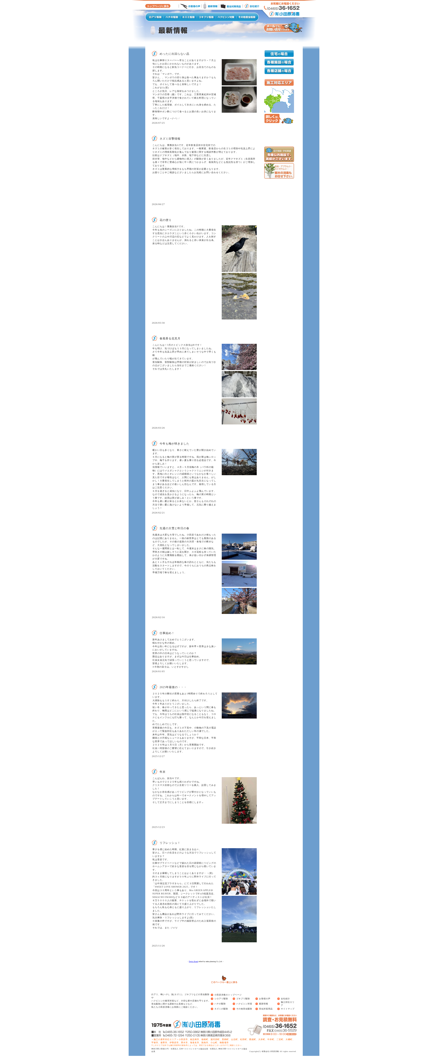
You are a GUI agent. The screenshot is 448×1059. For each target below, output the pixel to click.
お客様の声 (264, 998)
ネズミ (177, 994)
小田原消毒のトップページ (228, 995)
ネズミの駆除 (221, 1009)
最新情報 (263, 1003)
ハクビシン (157, 1001)
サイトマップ (288, 1009)
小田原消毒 (164, 1007)
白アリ (154, 994)
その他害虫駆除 (244, 1009)
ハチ (166, 994)
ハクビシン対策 (244, 1003)
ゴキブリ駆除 (243, 998)
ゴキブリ (189, 994)
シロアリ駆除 (221, 998)
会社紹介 (285, 998)
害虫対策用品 (266, 1009)
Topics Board (193, 961)
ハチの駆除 (220, 1003)
